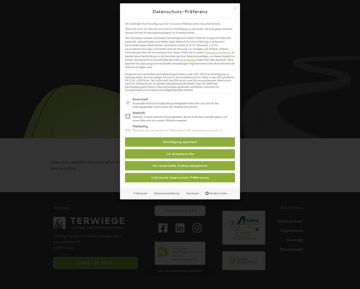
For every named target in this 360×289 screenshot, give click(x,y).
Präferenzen (140, 193)
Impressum (192, 193)
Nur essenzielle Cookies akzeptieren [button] (180, 166)
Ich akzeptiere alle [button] (180, 154)
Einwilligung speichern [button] (180, 142)
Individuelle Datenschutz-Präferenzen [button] (180, 177)
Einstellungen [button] (188, 59)
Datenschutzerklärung (217, 52)
